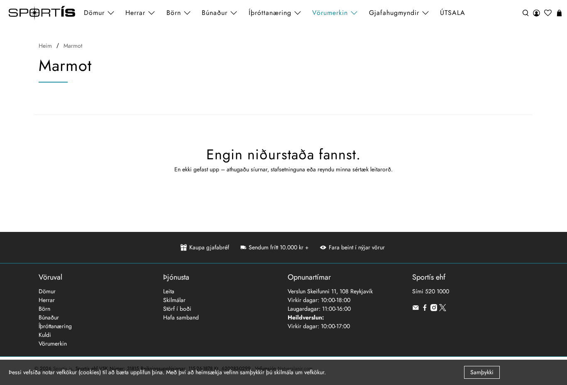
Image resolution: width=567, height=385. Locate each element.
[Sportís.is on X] (442, 309)
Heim (45, 46)
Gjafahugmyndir (394, 12)
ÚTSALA (452, 12)
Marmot (73, 46)
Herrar (47, 300)
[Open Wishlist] (548, 13)
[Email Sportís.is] (415, 309)
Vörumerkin (330, 12)
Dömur (47, 291)
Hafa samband (181, 317)
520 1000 (437, 291)
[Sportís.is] (42, 13)
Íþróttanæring (270, 12)
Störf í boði (177, 309)
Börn (44, 309)
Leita (168, 291)
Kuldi (45, 335)
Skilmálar (174, 300)
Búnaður (49, 317)
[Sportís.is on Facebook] (424, 309)
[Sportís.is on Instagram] (433, 309)
